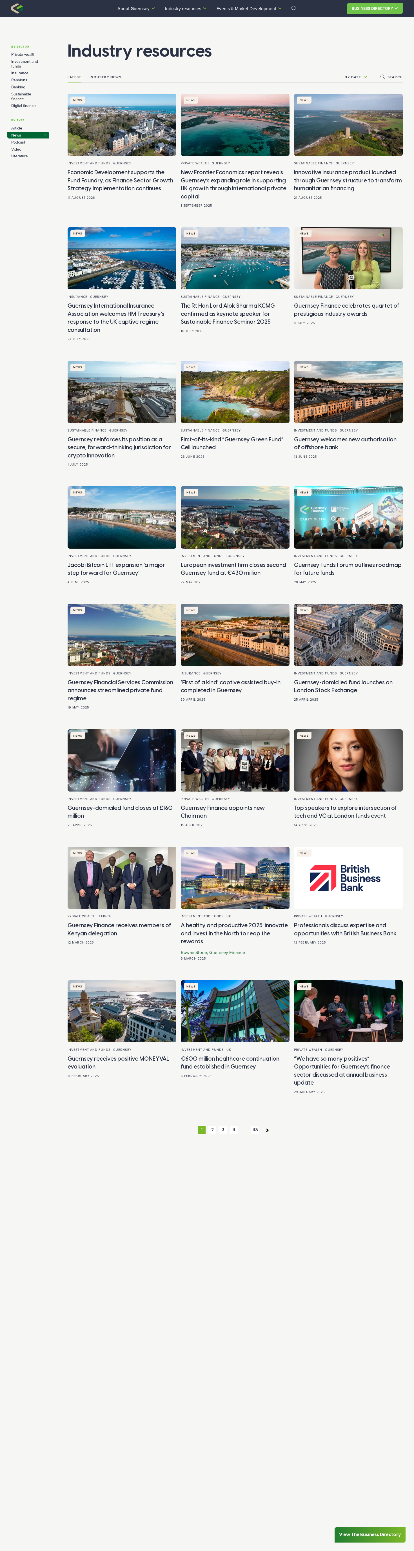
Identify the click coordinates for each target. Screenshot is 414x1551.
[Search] (294, 8)
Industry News (105, 77)
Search (395, 77)
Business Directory (372, 8)
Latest (74, 77)
